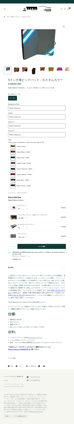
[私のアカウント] (65, 9)
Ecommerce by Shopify (36, 411)
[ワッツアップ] (39, 366)
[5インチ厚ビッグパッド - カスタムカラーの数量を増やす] (14, 246)
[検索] (61, 9)
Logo (9, 140)
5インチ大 (12, 98)
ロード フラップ (19, 295)
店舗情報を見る (16, 259)
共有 (12, 366)
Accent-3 (11, 131)
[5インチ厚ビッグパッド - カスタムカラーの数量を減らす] (9, 246)
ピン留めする (32, 366)
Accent (10, 113)
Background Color (13, 104)
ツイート (20, 366)
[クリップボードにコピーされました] (44, 366)
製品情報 (11, 267)
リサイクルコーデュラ (35, 337)
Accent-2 (11, 122)
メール (6, 380)
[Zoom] (64, 27)
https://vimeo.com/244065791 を (19, 349)
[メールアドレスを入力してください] (22, 384)
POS (25, 411)
